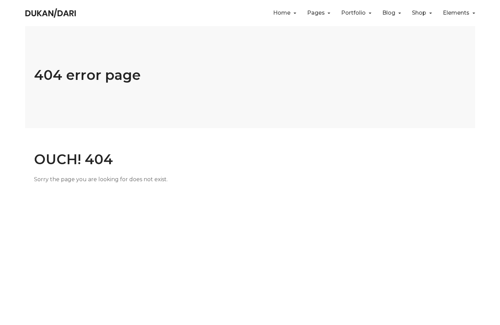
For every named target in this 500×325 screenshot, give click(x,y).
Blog (389, 13)
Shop (420, 13)
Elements (457, 13)
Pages (316, 13)
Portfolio (354, 13)
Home (282, 13)
